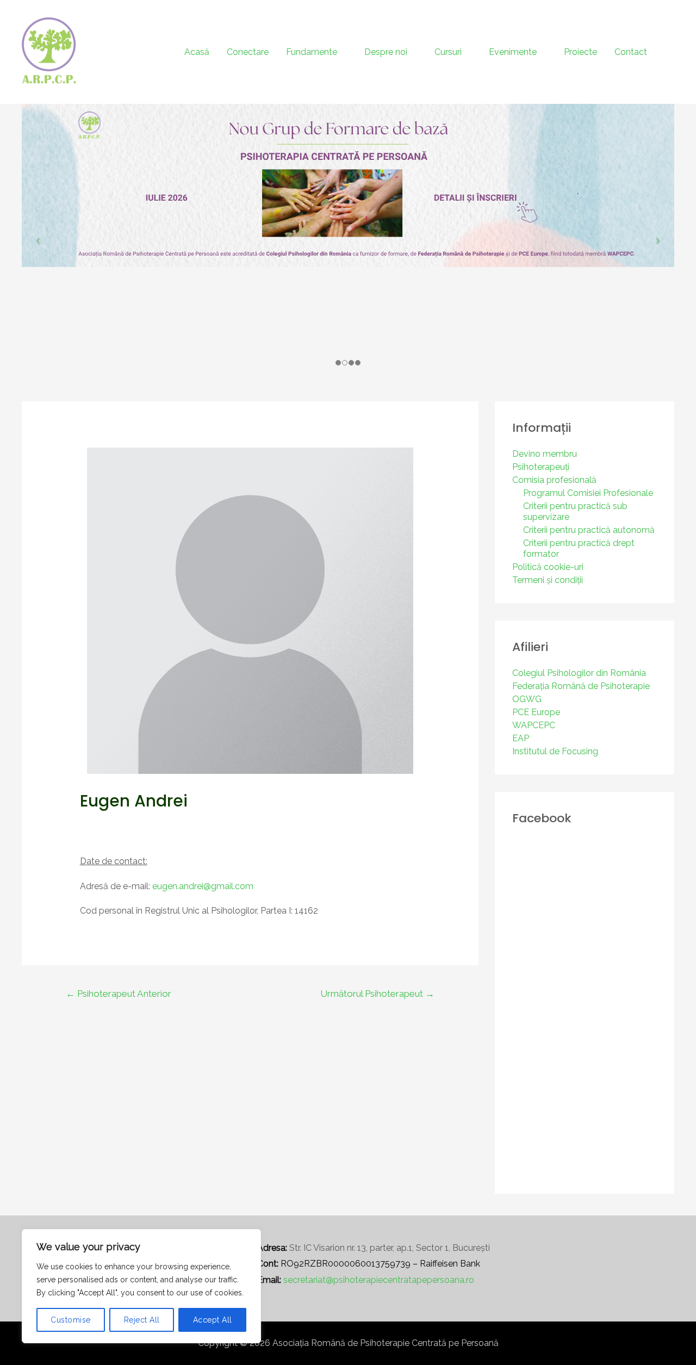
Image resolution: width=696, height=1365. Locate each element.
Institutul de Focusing (555, 751)
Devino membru (544, 454)
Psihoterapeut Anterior (118, 993)
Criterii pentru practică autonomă (589, 530)
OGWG (527, 699)
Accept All (212, 1320)
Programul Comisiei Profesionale (588, 493)
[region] (141, 1286)
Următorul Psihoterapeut (377, 993)
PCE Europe (536, 712)
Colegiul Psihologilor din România (579, 673)
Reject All (142, 1320)
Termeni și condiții (547, 580)
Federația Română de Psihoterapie (581, 686)
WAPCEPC (533, 725)
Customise (71, 1320)
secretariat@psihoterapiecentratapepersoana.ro (378, 1280)
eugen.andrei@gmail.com (202, 886)
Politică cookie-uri (547, 567)
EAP (520, 738)
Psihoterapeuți (540, 467)
